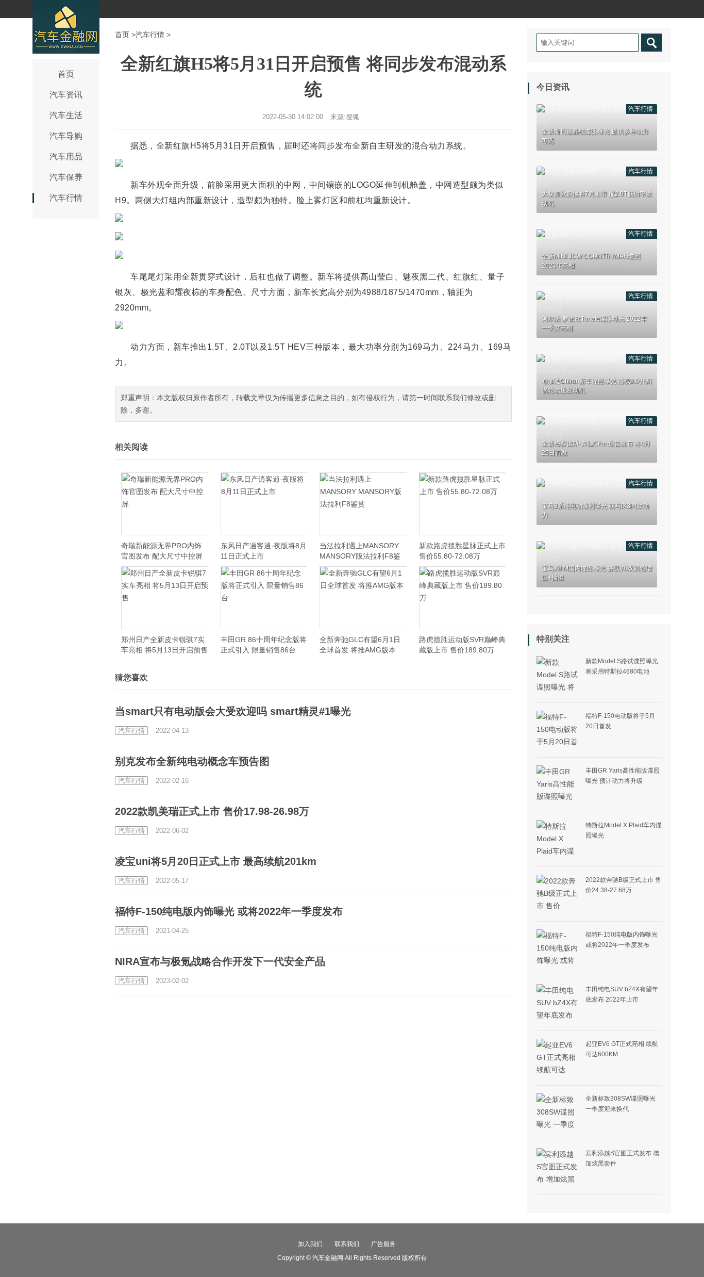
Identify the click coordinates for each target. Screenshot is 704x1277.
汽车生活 (65, 115)
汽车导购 (65, 136)
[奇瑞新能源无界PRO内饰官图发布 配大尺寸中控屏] (164, 503)
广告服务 (383, 1244)
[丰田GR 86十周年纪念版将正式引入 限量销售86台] (264, 597)
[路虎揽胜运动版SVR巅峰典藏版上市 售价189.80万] (462, 597)
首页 (66, 74)
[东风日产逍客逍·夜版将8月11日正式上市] (264, 503)
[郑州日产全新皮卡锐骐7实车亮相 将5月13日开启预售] (164, 597)
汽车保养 (65, 177)
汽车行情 (65, 197)
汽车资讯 (65, 94)
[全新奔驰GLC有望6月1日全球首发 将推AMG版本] (363, 597)
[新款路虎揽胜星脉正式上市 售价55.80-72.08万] (462, 503)
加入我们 (310, 1244)
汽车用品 (65, 156)
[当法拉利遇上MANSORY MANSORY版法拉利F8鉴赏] (363, 503)
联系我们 (346, 1244)
